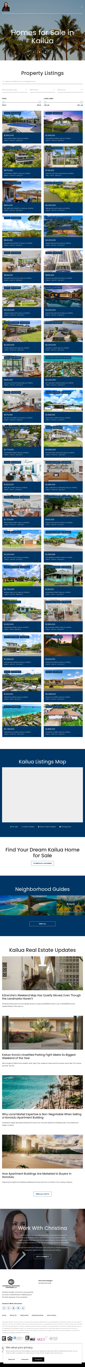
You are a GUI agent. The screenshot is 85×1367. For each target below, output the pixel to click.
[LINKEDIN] (51, 52)
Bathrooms (34, 90)
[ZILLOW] (39, 52)
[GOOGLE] (45, 52)
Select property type (9, 90)
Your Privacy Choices (42, 1364)
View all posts (42, 1194)
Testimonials (24, 1315)
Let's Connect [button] (42, 1256)
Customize (24, 1359)
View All (42, 924)
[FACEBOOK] (4, 1308)
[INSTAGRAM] (33, 52)
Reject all (11, 1359)
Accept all (38, 1359)
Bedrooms (61, 90)
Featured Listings (37, 1315)
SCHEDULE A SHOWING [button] (42, 863)
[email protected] (44, 1283)
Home (4, 1315)
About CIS (13, 1315)
